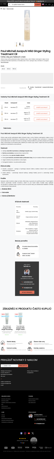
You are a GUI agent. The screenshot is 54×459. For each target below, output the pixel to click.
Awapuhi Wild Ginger (47, 87)
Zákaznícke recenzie (22, 440)
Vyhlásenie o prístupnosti (7, 422)
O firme (3, 414)
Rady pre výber (32, 400)
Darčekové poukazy (6, 408)
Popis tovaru (7, 128)
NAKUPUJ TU (40, 1)
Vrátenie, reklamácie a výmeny (8, 402)
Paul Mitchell (23, 88)
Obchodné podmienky (6, 418)
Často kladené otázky (34, 398)
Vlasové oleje (10, 8)
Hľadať (37, 4)
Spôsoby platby (5, 400)
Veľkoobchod (4, 406)
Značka (32, 87)
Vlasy (4, 8)
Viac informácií (4, 62)
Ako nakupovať (32, 402)
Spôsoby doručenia (5, 398)
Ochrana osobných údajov (7, 420)
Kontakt (3, 416)
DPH (2, 404)
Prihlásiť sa (23, 365)
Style (30, 88)
